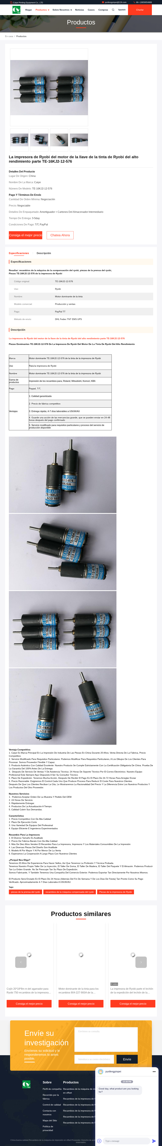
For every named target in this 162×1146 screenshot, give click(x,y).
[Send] (154, 1140)
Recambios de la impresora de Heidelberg (84, 1098)
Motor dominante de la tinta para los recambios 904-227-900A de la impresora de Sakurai (79, 991)
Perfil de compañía (52, 1089)
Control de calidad (52, 1104)
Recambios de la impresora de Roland (82, 1122)
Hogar (28, 10)
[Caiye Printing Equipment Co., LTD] (16, 9)
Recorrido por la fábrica (51, 1097)
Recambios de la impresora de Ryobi (81, 1116)
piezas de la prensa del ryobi (25, 892)
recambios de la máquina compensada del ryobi (70, 892)
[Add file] (99, 1140)
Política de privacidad (48, 1128)
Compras (103, 10)
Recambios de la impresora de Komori (82, 1104)
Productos (41, 10)
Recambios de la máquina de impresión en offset (83, 1091)
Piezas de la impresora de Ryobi (115, 892)
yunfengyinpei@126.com (116, 2)
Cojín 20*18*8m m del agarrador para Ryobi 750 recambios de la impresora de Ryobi (28, 991)
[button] (21, 962)
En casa (9, 36)
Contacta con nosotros (49, 1112)
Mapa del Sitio (50, 1120)
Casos (91, 10)
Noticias (79, 10)
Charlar (140, 10)
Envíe (127, 1059)
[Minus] (154, 1071)
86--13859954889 (144, 2)
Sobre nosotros (61, 10)
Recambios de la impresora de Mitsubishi (83, 1110)
